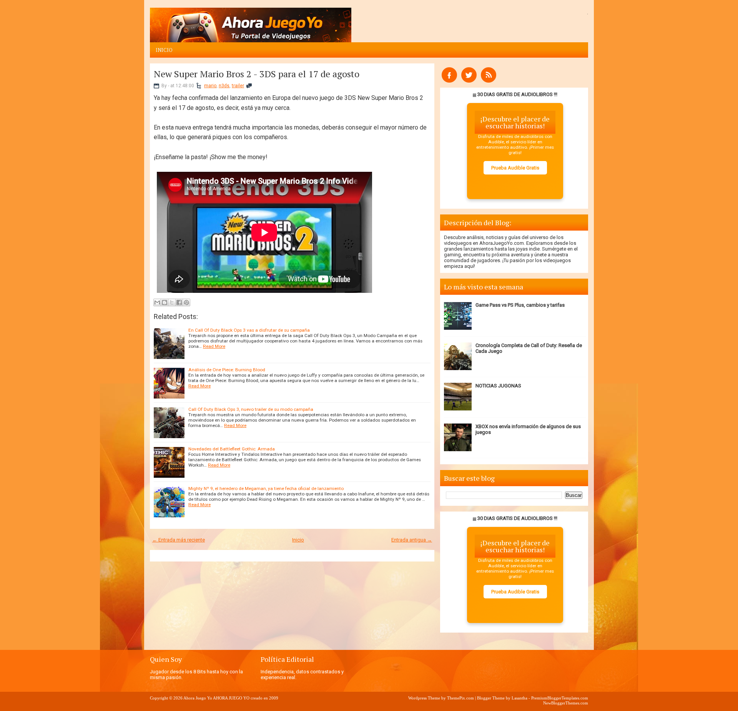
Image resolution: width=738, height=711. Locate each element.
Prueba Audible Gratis (515, 168)
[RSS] (488, 81)
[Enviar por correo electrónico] (157, 302)
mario (210, 85)
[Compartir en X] (172, 302)
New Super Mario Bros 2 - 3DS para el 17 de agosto (256, 73)
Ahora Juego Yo (197, 698)
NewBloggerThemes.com (565, 703)
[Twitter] (469, 81)
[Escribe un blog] (164, 302)
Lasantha (519, 698)
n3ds (224, 85)
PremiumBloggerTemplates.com (559, 698)
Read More (214, 346)
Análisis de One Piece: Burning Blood (226, 369)
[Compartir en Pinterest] (186, 302)
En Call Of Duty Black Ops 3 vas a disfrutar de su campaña (249, 330)
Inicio (164, 50)
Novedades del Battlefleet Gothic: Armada (231, 449)
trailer (238, 85)
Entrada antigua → (411, 540)
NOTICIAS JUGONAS (498, 386)
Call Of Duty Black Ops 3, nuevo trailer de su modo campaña (250, 409)
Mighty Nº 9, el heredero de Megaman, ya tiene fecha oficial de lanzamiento (266, 488)
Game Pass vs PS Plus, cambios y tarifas (520, 305)
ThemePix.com (460, 698)
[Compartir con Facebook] (179, 302)
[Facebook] (449, 81)
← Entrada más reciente (178, 540)
